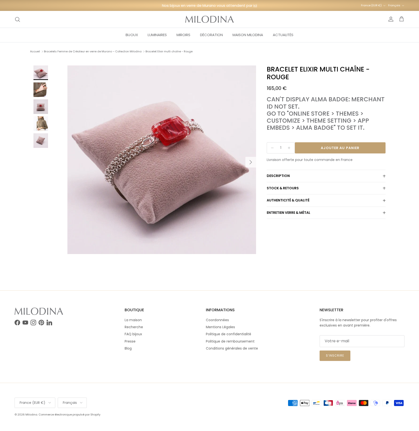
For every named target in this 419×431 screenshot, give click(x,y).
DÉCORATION (211, 34)
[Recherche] (17, 19)
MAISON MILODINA (248, 34)
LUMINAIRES (157, 34)
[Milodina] (209, 19)
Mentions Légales (220, 327)
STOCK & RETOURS (283, 188)
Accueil (35, 51)
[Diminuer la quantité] (271, 148)
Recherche (134, 327)
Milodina (31, 414)
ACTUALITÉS (283, 34)
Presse (130, 341)
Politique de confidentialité (228, 334)
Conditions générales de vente (232, 348)
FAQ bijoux (133, 334)
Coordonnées (217, 320)
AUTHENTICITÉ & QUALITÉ (288, 200)
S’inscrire (335, 355)
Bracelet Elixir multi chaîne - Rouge (169, 51)
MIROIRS (183, 34)
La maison (133, 320)
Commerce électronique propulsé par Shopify (69, 414)
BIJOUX (132, 34)
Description (278, 176)
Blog (128, 348)
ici (255, 5)
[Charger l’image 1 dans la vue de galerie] (161, 159)
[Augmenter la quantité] (290, 148)
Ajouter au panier (340, 147)
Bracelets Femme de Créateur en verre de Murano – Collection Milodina (93, 51)
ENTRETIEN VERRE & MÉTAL (288, 212)
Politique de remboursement (230, 341)
